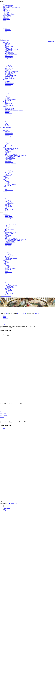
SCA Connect (5, 11)
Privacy (5, 509)
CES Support (5, 23)
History (6, 31)
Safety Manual (5, 17)
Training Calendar (7, 508)
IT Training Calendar (6, 19)
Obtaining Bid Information (7, 6)
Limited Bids (5, 9)
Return (4, 336)
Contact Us (4, 20)
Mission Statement (8, 30)
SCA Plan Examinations (7, 15)
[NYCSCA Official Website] (5, 40)
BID (4, 505)
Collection (4, 316)
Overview (4, 3)
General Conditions (6, 18)
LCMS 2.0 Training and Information (9, 14)
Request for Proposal (6, 10)
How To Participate (3, 415)
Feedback (4, 21)
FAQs (5, 510)
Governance (7, 34)
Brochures (4, 319)
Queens (4, 332)
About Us (4, 315)
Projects (4, 36)
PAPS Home (5, 324)
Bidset (4, 4)
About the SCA (5, 28)
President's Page (7, 29)
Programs (4, 317)
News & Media (5, 318)
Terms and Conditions (6, 37)
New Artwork (5, 322)
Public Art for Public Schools (7, 13)
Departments (7, 32)
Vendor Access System (6, 12)
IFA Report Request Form (7, 16)
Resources (4, 35)
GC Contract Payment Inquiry (8, 5)
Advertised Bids (5, 8)
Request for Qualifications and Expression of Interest (11, 7)
